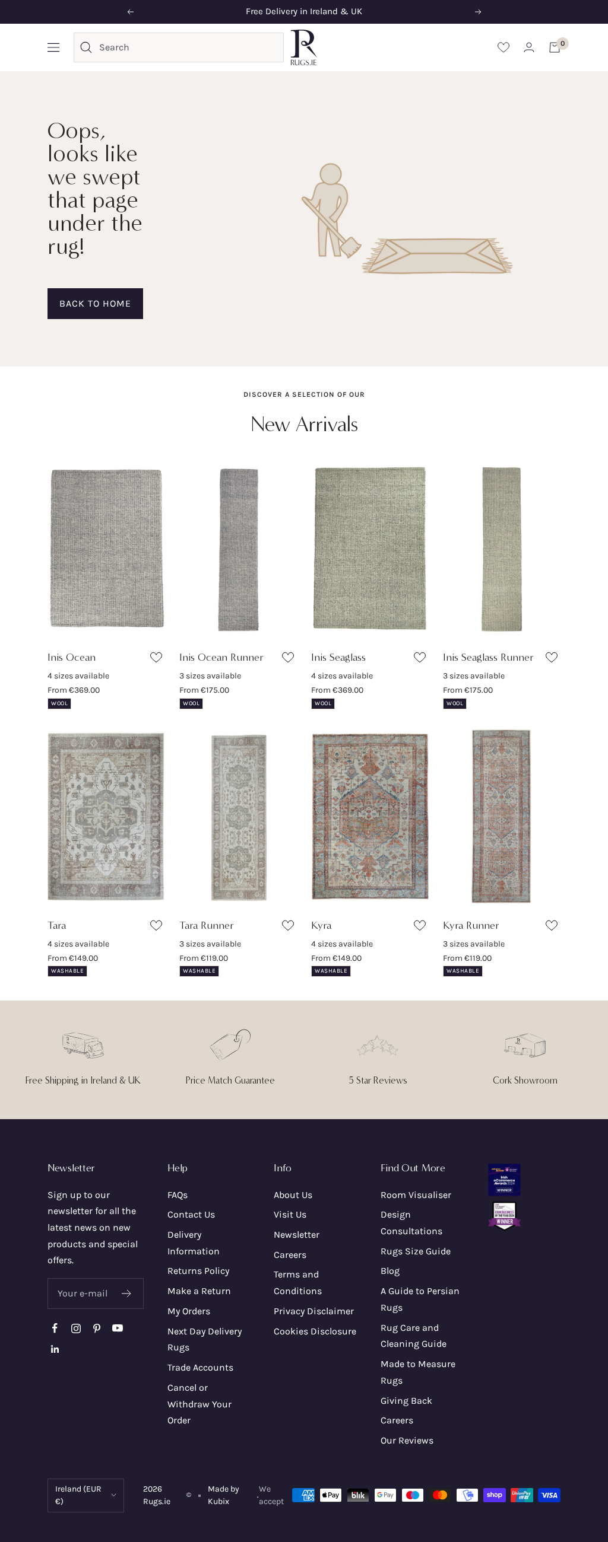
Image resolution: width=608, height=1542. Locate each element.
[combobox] (188, 47)
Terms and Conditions (298, 1282)
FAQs (177, 1194)
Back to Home (95, 303)
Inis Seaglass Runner (488, 657)
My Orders (188, 1311)
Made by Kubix (223, 1495)
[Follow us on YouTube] (117, 1328)
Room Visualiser (416, 1194)
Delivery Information (193, 1243)
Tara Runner (206, 925)
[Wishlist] (503, 47)
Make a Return (199, 1290)
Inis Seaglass (338, 657)
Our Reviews (407, 1440)
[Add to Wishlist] (157, 660)
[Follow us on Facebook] (55, 1328)
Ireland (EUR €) (78, 1495)
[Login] (529, 47)
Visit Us (290, 1214)
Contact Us (191, 1214)
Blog (390, 1270)
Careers (290, 1254)
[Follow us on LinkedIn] (55, 1349)
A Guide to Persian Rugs (420, 1299)
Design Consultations (411, 1223)
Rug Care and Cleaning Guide (413, 1336)
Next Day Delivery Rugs (204, 1339)
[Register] (127, 1293)
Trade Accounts (200, 1367)
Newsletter (296, 1234)
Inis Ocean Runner (221, 657)
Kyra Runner (471, 925)
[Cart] (554, 47)
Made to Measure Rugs (418, 1372)
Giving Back (406, 1400)
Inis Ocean (72, 657)
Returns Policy (198, 1270)
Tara (57, 925)
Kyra (321, 925)
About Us (293, 1194)
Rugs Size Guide (416, 1251)
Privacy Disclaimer (314, 1311)
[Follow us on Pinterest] (96, 1328)
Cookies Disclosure (315, 1331)
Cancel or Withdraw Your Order (199, 1404)
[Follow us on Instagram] (75, 1328)
